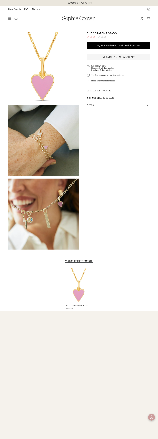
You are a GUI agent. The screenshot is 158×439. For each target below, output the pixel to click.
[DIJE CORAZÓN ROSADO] (79, 285)
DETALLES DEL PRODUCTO (99, 91)
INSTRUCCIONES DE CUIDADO (100, 98)
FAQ (26, 9)
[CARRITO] (148, 18)
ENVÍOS (90, 105)
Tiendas (36, 9)
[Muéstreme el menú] (9, 18)
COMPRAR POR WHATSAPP (120, 57)
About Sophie (14, 9)
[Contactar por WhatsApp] (151, 417)
